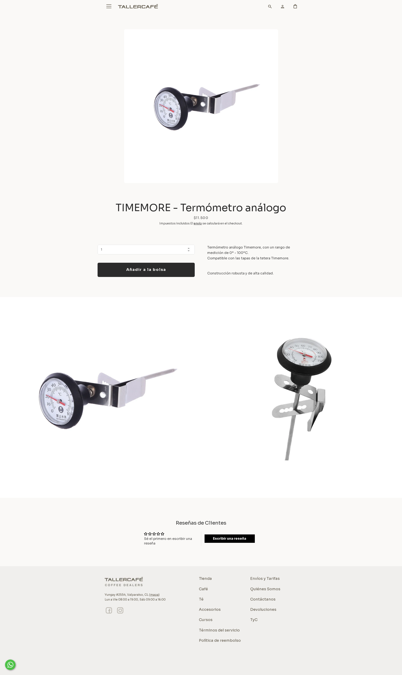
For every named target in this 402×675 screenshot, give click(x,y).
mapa (154, 595)
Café (203, 589)
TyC (254, 619)
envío (198, 223)
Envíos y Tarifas (265, 578)
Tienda (205, 578)
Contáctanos (263, 599)
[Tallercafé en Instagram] (120, 613)
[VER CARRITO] (268, 7)
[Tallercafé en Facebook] (109, 613)
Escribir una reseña (229, 538)
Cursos (206, 619)
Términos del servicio (219, 630)
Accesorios (210, 609)
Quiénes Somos (265, 589)
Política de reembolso (220, 640)
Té (201, 599)
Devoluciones (263, 609)
